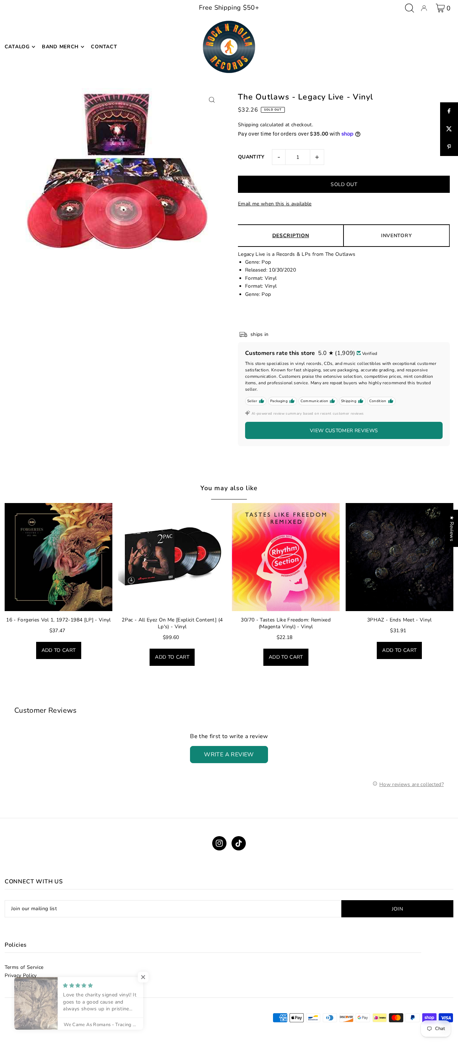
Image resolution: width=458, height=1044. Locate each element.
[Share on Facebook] (449, 111)
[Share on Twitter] (449, 129)
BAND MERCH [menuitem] (60, 46)
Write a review (229, 754)
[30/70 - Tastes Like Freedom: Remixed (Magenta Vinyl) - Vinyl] (286, 557)
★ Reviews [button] (451, 528)
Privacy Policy (21, 975)
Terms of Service (24, 967)
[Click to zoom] (212, 100)
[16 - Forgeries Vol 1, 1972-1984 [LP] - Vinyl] (59, 557)
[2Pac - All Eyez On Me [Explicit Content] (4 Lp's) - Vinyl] (172, 557)
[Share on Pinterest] (449, 147)
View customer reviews (344, 430)
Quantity (251, 156)
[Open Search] (409, 8)
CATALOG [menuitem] (17, 46)
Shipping (248, 124)
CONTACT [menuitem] (104, 46)
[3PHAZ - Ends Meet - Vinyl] (400, 557)
